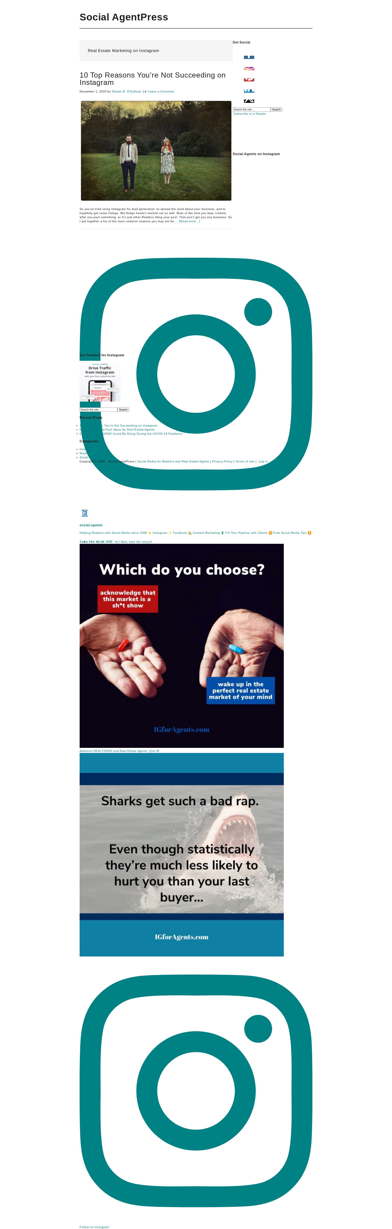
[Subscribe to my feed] (233, 113)
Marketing (87, 453)
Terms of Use (245, 461)
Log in (263, 461)
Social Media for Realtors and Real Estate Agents (173, 461)
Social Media (89, 457)
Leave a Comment (161, 91)
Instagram (87, 449)
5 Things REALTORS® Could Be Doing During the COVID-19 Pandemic (131, 433)
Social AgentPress (124, 17)
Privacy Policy (222, 461)
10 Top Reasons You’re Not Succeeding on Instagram (153, 79)
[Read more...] (189, 221)
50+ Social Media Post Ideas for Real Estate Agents (117, 429)
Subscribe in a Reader (250, 113)
